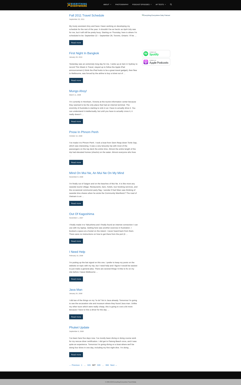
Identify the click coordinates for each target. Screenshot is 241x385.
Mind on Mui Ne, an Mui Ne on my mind (96, 173)
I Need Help (77, 251)
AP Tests (160, 4)
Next (113, 365)
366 (107, 365)
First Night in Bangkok (84, 53)
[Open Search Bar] (171, 4)
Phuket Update (79, 327)
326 (89, 365)
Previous (74, 365)
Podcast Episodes (141, 4)
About (106, 4)
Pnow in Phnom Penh (83, 132)
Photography (122, 4)
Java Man (75, 289)
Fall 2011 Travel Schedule (86, 15)
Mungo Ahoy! (78, 91)
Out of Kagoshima (81, 214)
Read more (76, 43)
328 (99, 365)
